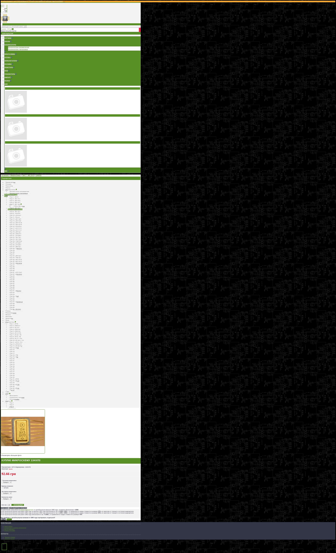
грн (5, 11)
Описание (4, 508)
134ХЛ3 (9, 519)
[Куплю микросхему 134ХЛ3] (23, 453)
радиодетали (29, 510)
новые (22, 510)
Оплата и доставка (9, 530)
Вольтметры (10, 88)
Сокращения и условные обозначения (15, 527)
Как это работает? (9, 529)
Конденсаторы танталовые (18, 49)
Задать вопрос (8, 526)
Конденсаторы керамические (18, 47)
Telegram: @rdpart (10, 537)
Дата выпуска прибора (18, 508)
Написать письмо (10, 539)
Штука (6, 488)
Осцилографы (11, 142)
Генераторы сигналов (14, 115)
